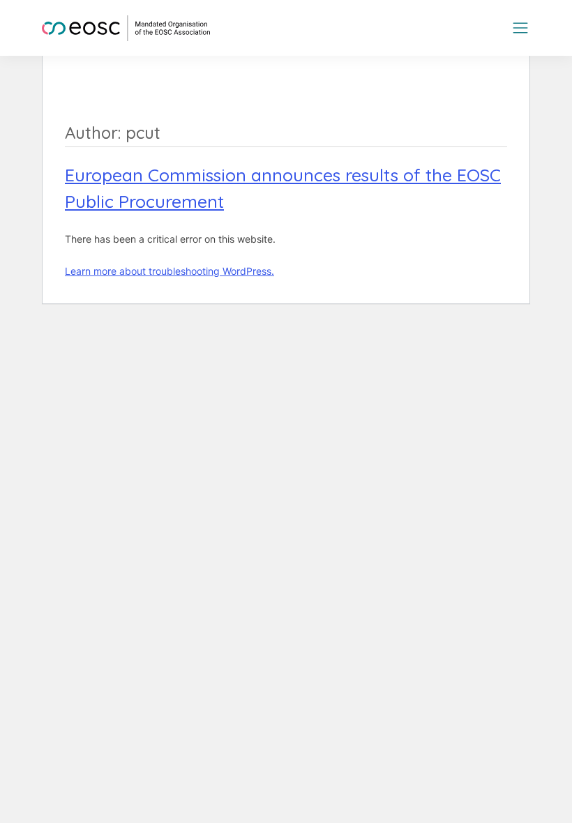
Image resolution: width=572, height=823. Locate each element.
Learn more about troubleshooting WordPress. (169, 271)
